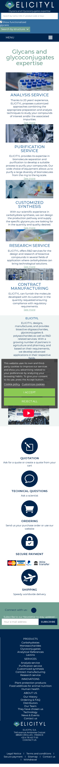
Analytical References (30, 651)
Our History (30, 696)
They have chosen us (30, 709)
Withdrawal (30, 759)
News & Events (30, 715)
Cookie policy (12, 384)
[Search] (54, 16)
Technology (30, 712)
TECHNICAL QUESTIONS (29, 491)
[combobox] (24, 16)
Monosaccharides (30, 645)
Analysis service (30, 662)
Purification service (30, 665)
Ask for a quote (12, 462)
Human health (30, 689)
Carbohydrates (30, 642)
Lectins (30, 654)
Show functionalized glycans (13, 24)
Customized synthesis (30, 668)
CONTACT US (29, 740)
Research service (30, 675)
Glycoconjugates (30, 648)
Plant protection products (30, 682)
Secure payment (13, 756)
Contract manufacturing (30, 671)
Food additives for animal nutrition (30, 685)
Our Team (30, 706)
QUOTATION (29, 458)
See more (29, 122)
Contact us (30, 718)
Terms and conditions (38, 753)
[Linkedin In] (33, 610)
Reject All (29, 401)
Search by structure (15, 29)
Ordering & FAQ (30, 699)
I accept (29, 392)
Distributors (30, 702)
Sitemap (33, 756)
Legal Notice (14, 753)
